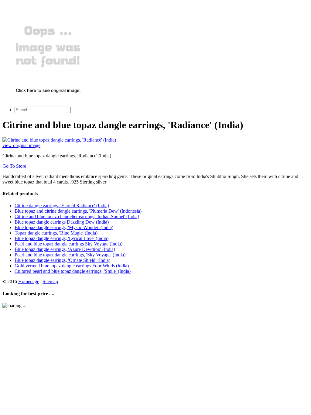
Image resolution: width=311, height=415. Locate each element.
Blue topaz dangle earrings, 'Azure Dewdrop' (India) (65, 249)
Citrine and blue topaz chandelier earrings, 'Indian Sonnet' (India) (77, 216)
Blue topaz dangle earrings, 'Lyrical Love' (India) (61, 238)
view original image (21, 145)
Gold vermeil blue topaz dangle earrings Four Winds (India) (72, 265)
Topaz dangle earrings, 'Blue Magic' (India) (56, 232)
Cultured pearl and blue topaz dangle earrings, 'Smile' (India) (73, 271)
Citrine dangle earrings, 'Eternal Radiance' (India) (62, 205)
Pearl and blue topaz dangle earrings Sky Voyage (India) (68, 243)
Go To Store (14, 166)
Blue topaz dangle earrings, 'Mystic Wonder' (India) (64, 227)
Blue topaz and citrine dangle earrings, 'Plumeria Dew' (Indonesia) (78, 211)
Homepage (28, 281)
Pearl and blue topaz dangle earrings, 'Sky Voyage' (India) (70, 254)
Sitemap (50, 281)
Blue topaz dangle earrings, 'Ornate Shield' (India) (62, 260)
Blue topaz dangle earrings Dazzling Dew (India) (62, 222)
